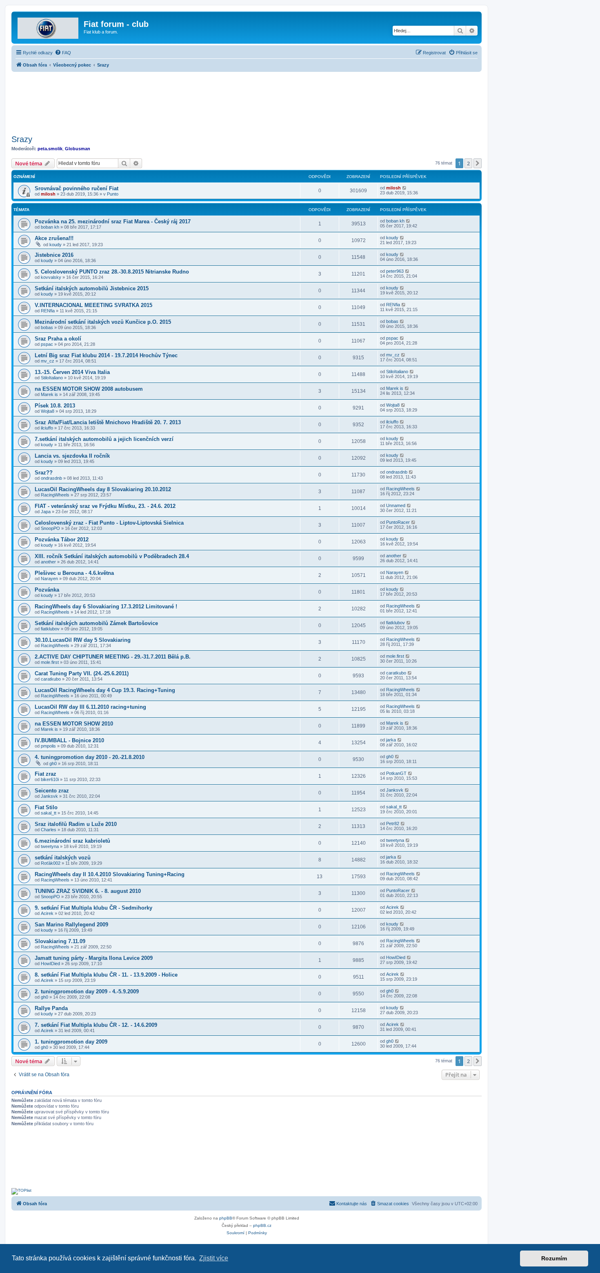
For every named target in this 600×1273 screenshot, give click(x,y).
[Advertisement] (246, 100)
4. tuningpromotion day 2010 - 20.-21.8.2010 (89, 757)
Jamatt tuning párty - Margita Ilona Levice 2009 (94, 958)
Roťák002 (50, 863)
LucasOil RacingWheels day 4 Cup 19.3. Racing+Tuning (105, 690)
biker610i (50, 779)
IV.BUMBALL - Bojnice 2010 (69, 740)
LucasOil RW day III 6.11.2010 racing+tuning (90, 707)
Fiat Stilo (46, 807)
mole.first (50, 662)
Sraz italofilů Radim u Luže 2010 (76, 824)
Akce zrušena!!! (54, 238)
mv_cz (47, 360)
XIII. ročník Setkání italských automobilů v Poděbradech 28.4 (112, 556)
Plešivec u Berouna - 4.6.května (74, 573)
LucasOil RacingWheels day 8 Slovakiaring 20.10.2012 (103, 489)
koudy (55, 244)
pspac (47, 344)
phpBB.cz (262, 1225)
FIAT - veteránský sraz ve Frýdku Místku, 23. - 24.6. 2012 (105, 506)
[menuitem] (63, 53)
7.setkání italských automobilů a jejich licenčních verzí (104, 439)
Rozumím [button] (554, 1258)
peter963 (395, 271)
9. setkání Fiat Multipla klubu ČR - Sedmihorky (93, 908)
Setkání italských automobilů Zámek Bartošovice (96, 623)
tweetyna (50, 846)
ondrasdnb (51, 478)
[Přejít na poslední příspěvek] (404, 187)
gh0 (53, 763)
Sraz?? (44, 473)
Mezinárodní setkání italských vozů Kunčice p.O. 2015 (103, 322)
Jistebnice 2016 (54, 255)
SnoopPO (50, 528)
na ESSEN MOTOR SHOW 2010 (74, 724)
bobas (47, 327)
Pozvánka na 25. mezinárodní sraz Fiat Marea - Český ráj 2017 (113, 221)
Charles (48, 829)
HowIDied (50, 963)
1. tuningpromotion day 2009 (71, 1042)
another (48, 561)
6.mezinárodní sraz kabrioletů (72, 841)
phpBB (225, 1218)
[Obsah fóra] (48, 26)
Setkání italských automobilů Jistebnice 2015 (92, 288)
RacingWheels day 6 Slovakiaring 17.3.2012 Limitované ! (106, 606)
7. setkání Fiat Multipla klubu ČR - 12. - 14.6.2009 (96, 1025)
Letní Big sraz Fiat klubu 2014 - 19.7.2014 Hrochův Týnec (106, 355)
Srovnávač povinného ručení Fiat (76, 188)
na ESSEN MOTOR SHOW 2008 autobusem (89, 389)
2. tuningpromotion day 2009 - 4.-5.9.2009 (87, 991)
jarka (391, 739)
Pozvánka (47, 590)
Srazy (21, 139)
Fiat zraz (45, 774)
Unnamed (395, 505)
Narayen (49, 578)
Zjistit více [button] (213, 1258)
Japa (46, 511)
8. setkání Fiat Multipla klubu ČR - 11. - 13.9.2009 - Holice (106, 975)
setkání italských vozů (63, 858)
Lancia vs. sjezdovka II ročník (72, 456)
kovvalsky (51, 277)
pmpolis (48, 745)
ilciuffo (47, 427)
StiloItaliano (52, 377)
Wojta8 (47, 411)
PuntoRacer (398, 522)
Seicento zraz (52, 791)
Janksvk (49, 796)
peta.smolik (50, 148)
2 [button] (468, 163)
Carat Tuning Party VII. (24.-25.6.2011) (82, 673)
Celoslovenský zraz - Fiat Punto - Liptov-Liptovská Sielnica (109, 523)
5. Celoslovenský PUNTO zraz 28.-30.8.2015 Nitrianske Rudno (112, 272)
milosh (48, 193)
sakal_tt (48, 812)
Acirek (47, 913)
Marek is (49, 394)
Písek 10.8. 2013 (55, 406)
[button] (477, 163)
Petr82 (392, 823)
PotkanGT (396, 773)
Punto (112, 193)
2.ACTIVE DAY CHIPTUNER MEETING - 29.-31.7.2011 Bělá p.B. (113, 657)
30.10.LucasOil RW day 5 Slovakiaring (83, 640)
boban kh (50, 227)
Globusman (77, 148)
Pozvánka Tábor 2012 (62, 539)
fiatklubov (50, 628)
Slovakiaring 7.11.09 (60, 941)
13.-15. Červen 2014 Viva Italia (72, 372)
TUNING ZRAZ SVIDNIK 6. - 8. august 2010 (88, 891)
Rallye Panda (51, 1008)
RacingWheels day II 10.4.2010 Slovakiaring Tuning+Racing (109, 874)
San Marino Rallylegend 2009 (71, 924)
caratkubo (51, 679)
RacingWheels (55, 494)
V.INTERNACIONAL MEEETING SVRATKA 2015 (93, 305)
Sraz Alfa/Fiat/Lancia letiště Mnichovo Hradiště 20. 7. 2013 (108, 422)
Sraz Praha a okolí (58, 339)
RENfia (48, 310)
